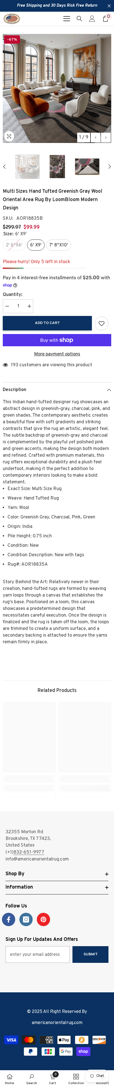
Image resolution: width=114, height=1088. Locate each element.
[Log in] (92, 19)
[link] (29, 779)
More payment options (57, 354)
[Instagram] (26, 919)
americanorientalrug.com (57, 1023)
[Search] (79, 18)
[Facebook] (8, 919)
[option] (57, 88)
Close (109, 6)
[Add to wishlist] (101, 323)
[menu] (66, 18)
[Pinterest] (43, 919)
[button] (95, 137)
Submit (91, 954)
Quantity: (12, 295)
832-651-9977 (29, 852)
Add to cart (47, 323)
